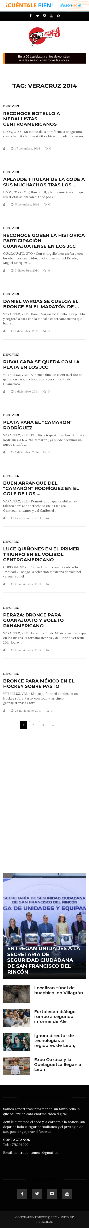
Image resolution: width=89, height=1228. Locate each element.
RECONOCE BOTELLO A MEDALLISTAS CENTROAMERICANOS (31, 119)
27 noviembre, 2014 (28, 518)
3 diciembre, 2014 (27, 270)
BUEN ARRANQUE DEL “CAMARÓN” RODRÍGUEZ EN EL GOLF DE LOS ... (41, 488)
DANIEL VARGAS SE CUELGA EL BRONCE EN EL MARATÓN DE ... (41, 304)
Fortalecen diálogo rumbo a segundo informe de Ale (55, 1016)
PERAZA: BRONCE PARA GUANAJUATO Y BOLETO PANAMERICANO (33, 620)
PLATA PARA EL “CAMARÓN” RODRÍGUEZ (37, 425)
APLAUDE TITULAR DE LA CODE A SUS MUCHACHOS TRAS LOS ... (44, 182)
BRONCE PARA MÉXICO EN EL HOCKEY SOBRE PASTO (39, 683)
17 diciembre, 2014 (28, 148)
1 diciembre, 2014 (27, 331)
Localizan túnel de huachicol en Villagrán (58, 990)
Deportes (11, 106)
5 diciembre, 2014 (27, 204)
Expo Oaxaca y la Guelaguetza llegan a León (57, 1064)
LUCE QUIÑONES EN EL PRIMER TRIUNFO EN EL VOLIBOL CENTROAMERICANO (41, 554)
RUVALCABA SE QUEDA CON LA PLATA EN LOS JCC (41, 364)
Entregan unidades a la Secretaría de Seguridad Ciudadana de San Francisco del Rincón (43, 960)
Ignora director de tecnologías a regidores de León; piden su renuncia (54, 1043)
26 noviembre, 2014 (28, 584)
